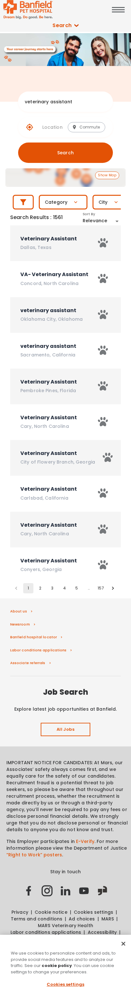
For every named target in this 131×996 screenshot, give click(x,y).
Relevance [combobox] (95, 220)
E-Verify (85, 841)
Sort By (89, 214)
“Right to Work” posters (34, 855)
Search (62, 25)
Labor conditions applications (38, 650)
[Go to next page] (113, 588)
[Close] (123, 944)
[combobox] (59, 102)
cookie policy (57, 966)
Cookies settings (65, 984)
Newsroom (20, 624)
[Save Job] (103, 243)
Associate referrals (27, 662)
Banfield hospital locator (33, 637)
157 (101, 588)
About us (18, 611)
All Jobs (65, 729)
